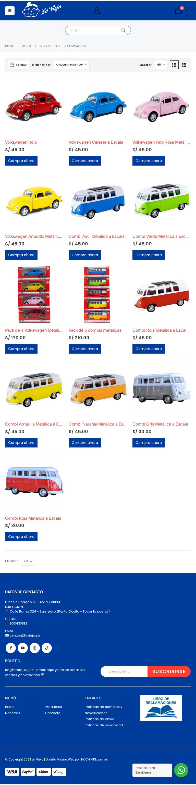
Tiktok (47, 648)
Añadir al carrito (55, 85)
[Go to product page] (34, 106)
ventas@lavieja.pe (25, 635)
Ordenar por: (41, 65)
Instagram (35, 648)
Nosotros (12, 713)
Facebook (11, 648)
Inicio (9, 706)
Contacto (52, 713)
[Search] (123, 30)
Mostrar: (145, 65)
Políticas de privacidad (104, 725)
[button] (10, 10)
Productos (53, 706)
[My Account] (97, 10)
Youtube (23, 648)
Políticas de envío (99, 719)
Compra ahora (21, 160)
